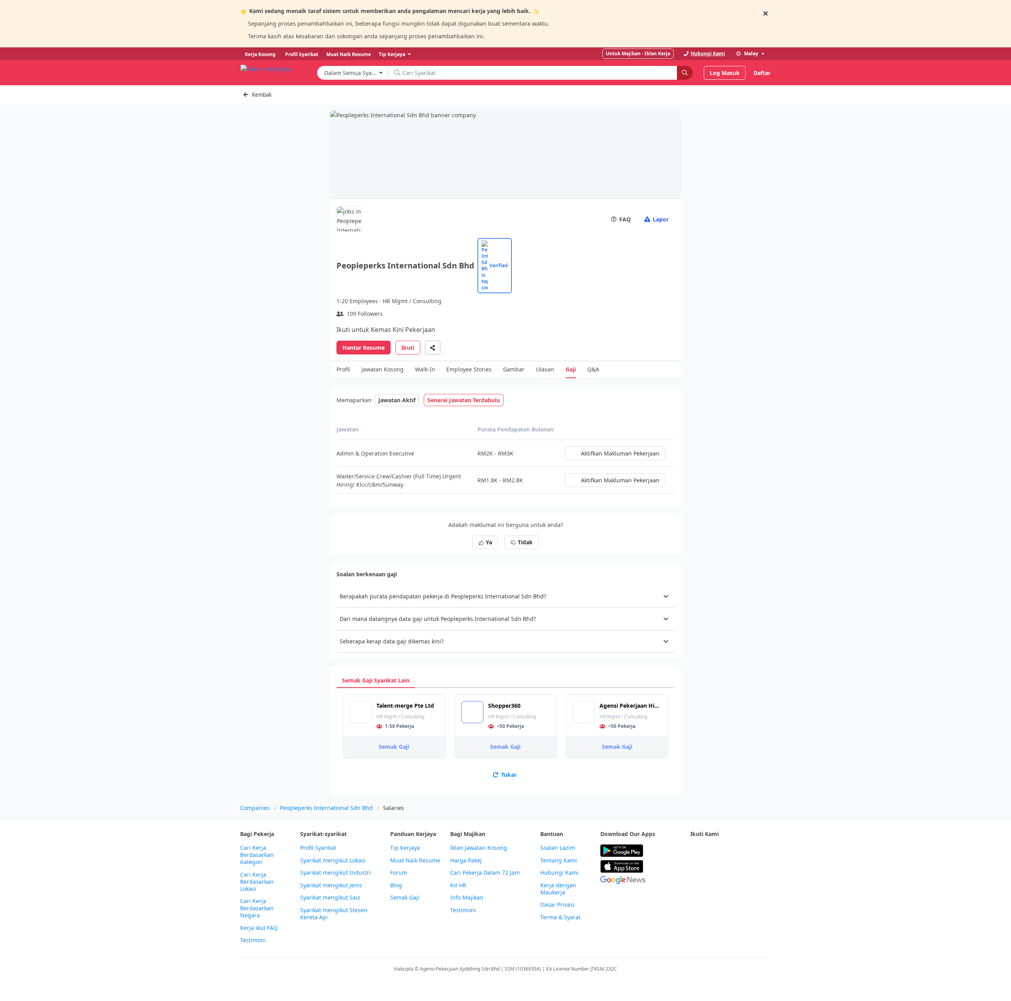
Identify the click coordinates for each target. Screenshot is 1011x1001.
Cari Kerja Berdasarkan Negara (257, 908)
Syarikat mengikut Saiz (330, 897)
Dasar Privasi (557, 904)
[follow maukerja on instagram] (747, 851)
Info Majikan (466, 897)
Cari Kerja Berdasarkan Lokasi (257, 881)
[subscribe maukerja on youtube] (730, 851)
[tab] (375, 680)
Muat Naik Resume (415, 860)
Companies (255, 808)
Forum (398, 872)
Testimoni (253, 940)
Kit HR (458, 885)
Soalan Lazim (557, 847)
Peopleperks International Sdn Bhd (326, 808)
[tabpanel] (505, 738)
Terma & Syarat (560, 917)
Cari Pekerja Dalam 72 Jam (485, 872)
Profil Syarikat (318, 847)
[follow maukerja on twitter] (712, 851)
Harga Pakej (466, 860)
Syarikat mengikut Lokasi (333, 860)
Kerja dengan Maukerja (558, 889)
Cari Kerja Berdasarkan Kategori (257, 855)
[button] (505, 596)
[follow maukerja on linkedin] (764, 851)
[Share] (432, 347)
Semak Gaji (394, 746)
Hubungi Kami (559, 872)
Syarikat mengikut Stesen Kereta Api (333, 914)
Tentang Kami (558, 860)
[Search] (685, 73)
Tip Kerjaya (405, 847)
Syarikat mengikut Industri (335, 872)
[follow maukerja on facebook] (695, 851)
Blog (396, 885)
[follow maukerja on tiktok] (695, 870)
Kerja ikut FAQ (259, 928)
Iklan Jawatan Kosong (478, 847)
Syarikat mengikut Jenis (331, 885)
